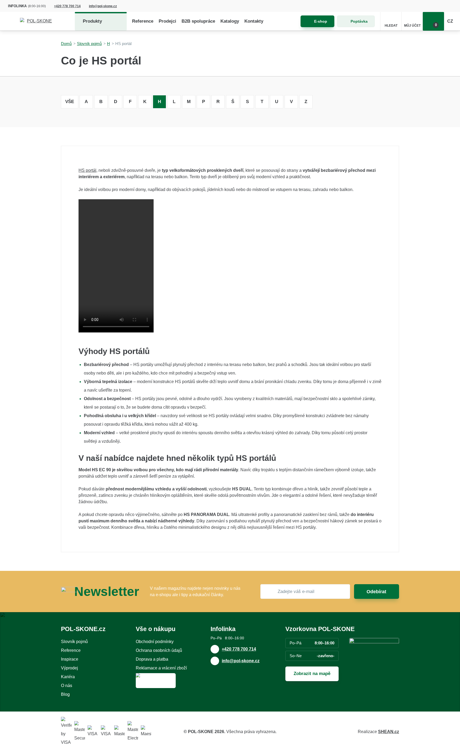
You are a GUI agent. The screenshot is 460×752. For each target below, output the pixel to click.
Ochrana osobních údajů (159, 650)
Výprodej (69, 668)
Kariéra (68, 676)
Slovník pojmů (89, 43)
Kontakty (253, 21)
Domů (66, 43)
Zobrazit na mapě (312, 673)
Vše (69, 101)
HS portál (87, 170)
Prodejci (167, 21)
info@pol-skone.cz (103, 6)
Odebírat (376, 591)
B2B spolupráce (198, 21)
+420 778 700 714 (67, 6)
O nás (66, 685)
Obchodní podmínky (155, 641)
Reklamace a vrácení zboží (161, 668)
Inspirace (69, 659)
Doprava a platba (152, 659)
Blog (65, 694)
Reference (142, 21)
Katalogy (229, 21)
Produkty (92, 21)
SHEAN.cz (388, 731)
